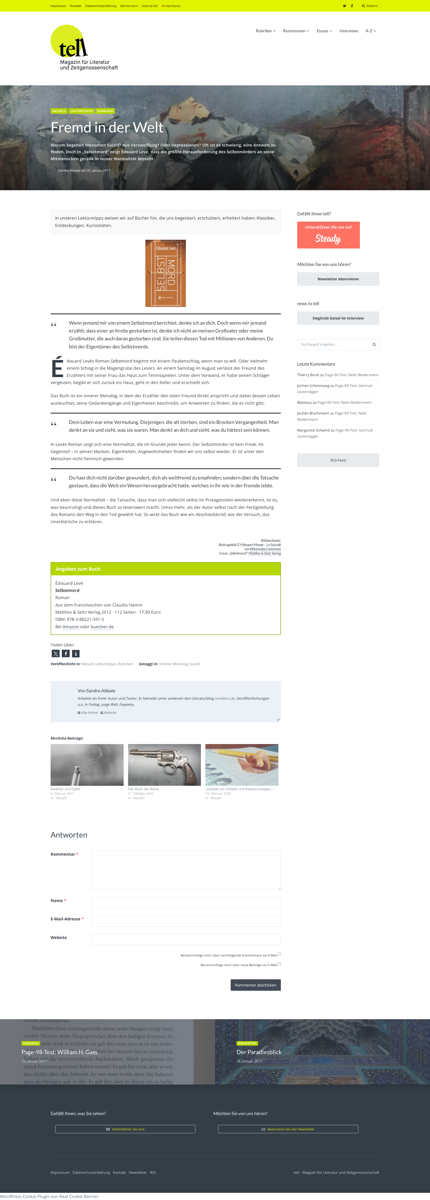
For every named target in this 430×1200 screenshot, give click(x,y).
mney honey (171, 6)
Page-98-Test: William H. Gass (59, 1051)
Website (109, 712)
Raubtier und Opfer (65, 789)
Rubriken (264, 30)
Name (58, 900)
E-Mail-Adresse (67, 919)
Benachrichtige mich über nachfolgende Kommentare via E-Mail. (229, 955)
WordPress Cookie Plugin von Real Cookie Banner (49, 1196)
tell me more (129, 6)
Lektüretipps (82, 111)
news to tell (150, 6)
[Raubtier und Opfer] (87, 765)
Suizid (195, 663)
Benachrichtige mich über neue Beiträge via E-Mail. (239, 965)
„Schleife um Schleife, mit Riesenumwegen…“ (239, 789)
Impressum (58, 6)
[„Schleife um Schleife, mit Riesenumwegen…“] (241, 765)
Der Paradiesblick (259, 1051)
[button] (56, 654)
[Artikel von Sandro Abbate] (65, 696)
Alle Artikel (89, 712)
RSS (153, 1172)
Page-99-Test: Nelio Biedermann (352, 374)
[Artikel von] (54, 170)
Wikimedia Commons (265, 549)
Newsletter (138, 1172)
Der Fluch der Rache (143, 789)
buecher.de (102, 627)
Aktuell (59, 111)
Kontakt (75, 6)
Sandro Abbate (69, 170)
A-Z (369, 30)
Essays (322, 30)
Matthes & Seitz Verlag (265, 553)
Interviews (349, 30)
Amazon (71, 627)
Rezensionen (294, 30)
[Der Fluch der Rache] (164, 765)
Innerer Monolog (173, 663)
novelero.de (225, 698)
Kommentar (64, 854)
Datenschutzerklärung (100, 6)
